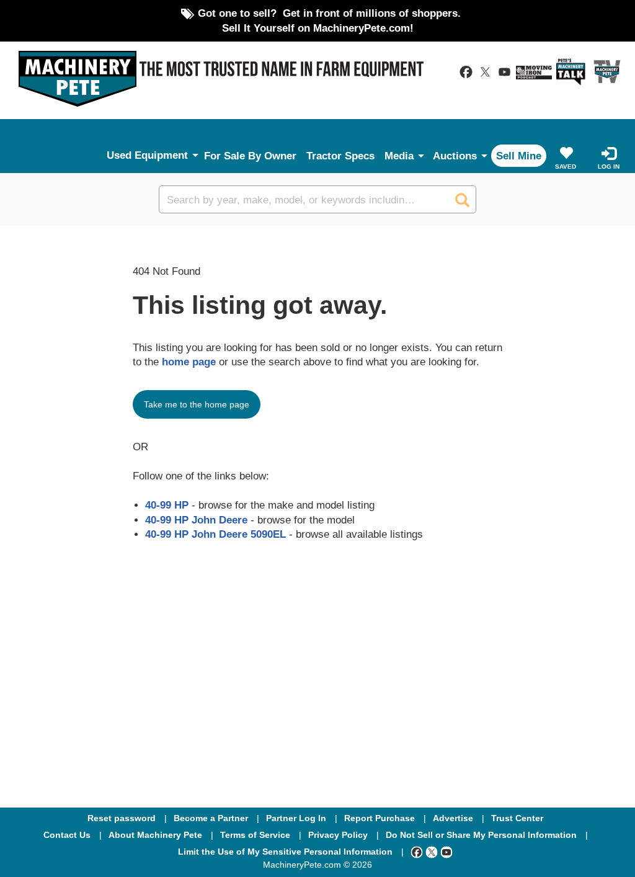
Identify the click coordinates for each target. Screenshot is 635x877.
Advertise (453, 818)
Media (399, 155)
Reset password (121, 818)
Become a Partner (211, 818)
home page (189, 361)
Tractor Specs (340, 155)
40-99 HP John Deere (196, 519)
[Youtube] (446, 852)
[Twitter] (431, 852)
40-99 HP (167, 504)
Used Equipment (147, 155)
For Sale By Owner (250, 155)
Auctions (455, 155)
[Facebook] (417, 852)
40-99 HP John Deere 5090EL (215, 534)
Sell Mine (518, 155)
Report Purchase (379, 818)
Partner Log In (296, 818)
